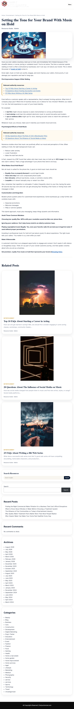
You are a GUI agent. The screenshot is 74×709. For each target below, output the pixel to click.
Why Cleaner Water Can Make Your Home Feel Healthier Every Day (28, 516)
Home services (10, 663)
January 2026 (10, 561)
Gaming (8, 651)
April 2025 (9, 583)
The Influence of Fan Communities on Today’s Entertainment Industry (29, 511)
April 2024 (9, 600)
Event (7, 641)
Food (7, 649)
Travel (7, 689)
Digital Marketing (11, 632)
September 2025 (11, 571)
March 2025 (9, 585)
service (7, 680)
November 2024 (11, 590)
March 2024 (9, 602)
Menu (69, 4)
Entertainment (10, 15)
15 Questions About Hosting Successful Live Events (22, 91)
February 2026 (10, 559)
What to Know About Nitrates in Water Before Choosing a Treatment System (31, 509)
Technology (9, 687)
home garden (9, 658)
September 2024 (11, 592)
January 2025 (10, 588)
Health (7, 653)
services (8, 682)
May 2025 (8, 580)
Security (8, 677)
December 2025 (10, 564)
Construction (9, 627)
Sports (7, 684)
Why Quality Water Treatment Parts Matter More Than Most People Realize (30, 514)
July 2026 (8, 549)
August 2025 (9, 573)
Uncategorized (10, 692)
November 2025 (11, 566)
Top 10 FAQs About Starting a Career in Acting (21, 88)
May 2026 (8, 552)
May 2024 (8, 597)
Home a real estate (11, 656)
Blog (6, 620)
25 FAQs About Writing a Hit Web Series (18, 93)
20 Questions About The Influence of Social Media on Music (25, 138)
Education (8, 637)
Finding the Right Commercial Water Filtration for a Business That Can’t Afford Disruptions (36, 506)
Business (8, 622)
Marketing (8, 670)
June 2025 (9, 578)
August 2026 (9, 547)
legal (7, 665)
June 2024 (9, 595)
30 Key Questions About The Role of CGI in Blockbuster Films (26, 136)
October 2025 (10, 568)
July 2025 (8, 576)
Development (9, 629)
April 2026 (9, 554)
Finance (8, 646)
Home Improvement (12, 660)
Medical (8, 672)
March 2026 (9, 556)
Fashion (8, 644)
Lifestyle (8, 668)
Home (3, 15)
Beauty (7, 617)
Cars (6, 625)
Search (67, 477)
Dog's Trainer (9, 634)
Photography (9, 675)
